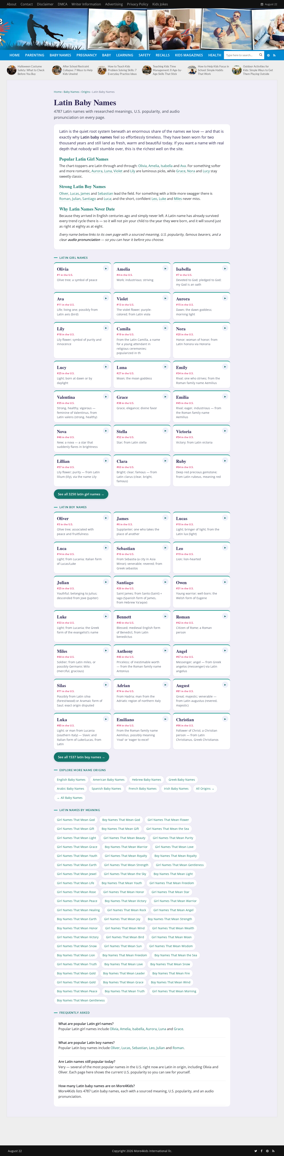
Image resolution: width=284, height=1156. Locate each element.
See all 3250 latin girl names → (81, 494)
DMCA (62, 4)
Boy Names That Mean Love (123, 964)
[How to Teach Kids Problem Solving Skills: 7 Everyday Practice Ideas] (101, 70)
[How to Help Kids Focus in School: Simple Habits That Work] (191, 70)
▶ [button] (106, 268)
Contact (27, 4)
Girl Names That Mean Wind (125, 928)
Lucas (74, 193)
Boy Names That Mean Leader (124, 973)
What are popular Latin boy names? (86, 1042)
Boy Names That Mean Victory (125, 901)
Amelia (153, 166)
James (85, 193)
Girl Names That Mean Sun (123, 946)
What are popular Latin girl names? (86, 1023)
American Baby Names (109, 780)
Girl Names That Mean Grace (77, 847)
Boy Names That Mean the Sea (175, 955)
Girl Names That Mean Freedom (171, 883)
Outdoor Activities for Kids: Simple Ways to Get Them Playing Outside (258, 70)
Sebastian (105, 193)
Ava (183, 166)
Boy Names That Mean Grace (123, 982)
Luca (107, 198)
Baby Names (60, 55)
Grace (180, 171)
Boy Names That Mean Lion (76, 955)
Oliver (63, 193)
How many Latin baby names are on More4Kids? (96, 1086)
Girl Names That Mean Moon (172, 937)
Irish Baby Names (176, 789)
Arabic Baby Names (70, 789)
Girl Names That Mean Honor (123, 892)
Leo (154, 198)
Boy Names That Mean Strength (170, 919)
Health (214, 55)
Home (15, 55)
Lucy (206, 171)
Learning (124, 55)
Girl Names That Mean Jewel (76, 874)
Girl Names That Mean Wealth (173, 928)
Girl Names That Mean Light (76, 838)
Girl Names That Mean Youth (77, 856)
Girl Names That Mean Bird (125, 937)
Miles (178, 198)
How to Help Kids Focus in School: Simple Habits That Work (213, 70)
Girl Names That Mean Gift (75, 829)
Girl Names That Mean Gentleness (180, 865)
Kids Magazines (189, 55)
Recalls (163, 55)
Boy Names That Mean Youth (122, 883)
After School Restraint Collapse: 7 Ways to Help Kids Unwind (78, 70)
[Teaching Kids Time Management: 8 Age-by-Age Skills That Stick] (146, 70)
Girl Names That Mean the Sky (125, 874)
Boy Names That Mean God (121, 820)
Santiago (89, 198)
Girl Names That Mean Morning (174, 991)
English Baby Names (71, 780)
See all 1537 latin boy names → (81, 757)
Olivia (142, 166)
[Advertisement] (142, 1130)
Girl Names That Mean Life (75, 883)
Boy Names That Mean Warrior (126, 847)
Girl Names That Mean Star (170, 892)
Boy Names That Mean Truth (125, 991)
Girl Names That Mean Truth (77, 964)
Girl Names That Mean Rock (126, 910)
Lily (132, 171)
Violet (118, 171)
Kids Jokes (160, 4)
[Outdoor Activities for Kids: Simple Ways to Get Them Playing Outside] (236, 70)
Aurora (96, 171)
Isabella (167, 166)
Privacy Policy (137, 4)
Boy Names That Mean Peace (77, 991)
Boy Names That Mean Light (173, 874)
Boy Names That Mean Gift (120, 829)
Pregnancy (87, 55)
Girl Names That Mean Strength (126, 865)
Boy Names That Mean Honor (77, 928)
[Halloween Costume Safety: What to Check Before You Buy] (11, 70)
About (11, 4)
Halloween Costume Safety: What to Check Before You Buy (31, 70)
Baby (106, 55)
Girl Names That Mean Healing (78, 910)
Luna (108, 171)
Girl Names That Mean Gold (76, 982)
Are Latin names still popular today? (86, 1061)
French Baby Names (143, 789)
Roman (64, 198)
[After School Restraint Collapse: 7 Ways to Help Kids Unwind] (56, 70)
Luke (162, 198)
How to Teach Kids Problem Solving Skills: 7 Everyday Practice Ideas (122, 70)
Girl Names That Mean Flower (168, 820)
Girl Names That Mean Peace (77, 901)
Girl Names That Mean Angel (173, 910)
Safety (144, 55)
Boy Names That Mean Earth (77, 919)
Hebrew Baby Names (146, 780)
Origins (85, 92)
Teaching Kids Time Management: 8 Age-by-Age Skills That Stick (167, 70)
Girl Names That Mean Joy (122, 919)
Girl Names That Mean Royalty (126, 856)
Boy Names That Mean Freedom (124, 955)
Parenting (34, 55)
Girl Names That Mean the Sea (167, 829)
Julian (76, 198)
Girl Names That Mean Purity (173, 838)
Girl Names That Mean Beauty (124, 838)
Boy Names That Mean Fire (171, 973)
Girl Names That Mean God (76, 820)
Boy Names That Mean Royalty (175, 856)
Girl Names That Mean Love (174, 847)
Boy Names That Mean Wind (170, 982)
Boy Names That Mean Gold (76, 973)
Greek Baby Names (182, 780)
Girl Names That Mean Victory (78, 937)
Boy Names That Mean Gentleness (81, 1000)
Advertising (114, 4)
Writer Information (86, 4)
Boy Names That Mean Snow (170, 964)
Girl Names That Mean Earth (77, 865)
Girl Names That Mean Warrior (175, 901)
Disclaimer (45, 4)
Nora (191, 171)
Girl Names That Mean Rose (76, 892)
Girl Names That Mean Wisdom (171, 946)
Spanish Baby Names (106, 789)
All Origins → (205, 789)
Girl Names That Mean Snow (77, 946)
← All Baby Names (70, 798)
